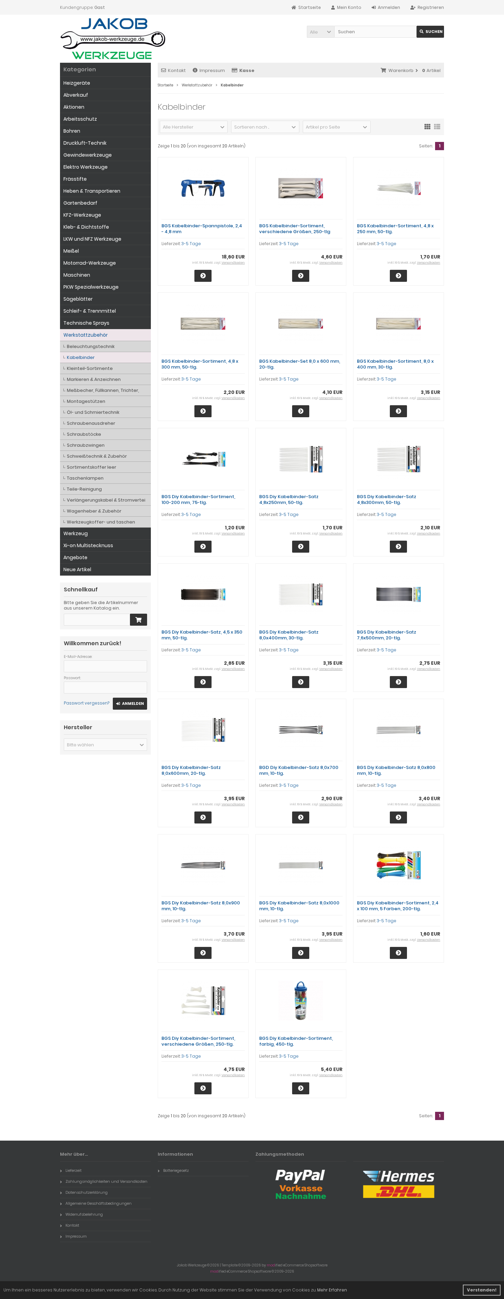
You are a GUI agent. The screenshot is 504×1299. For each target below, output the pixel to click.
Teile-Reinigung (84, 489)
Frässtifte (75, 179)
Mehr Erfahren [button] (332, 1290)
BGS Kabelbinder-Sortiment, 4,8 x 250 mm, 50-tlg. (395, 228)
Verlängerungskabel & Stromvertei (106, 500)
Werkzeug (75, 533)
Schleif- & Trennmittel (89, 311)
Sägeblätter (78, 299)
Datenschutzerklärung (86, 1192)
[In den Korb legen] (138, 619)
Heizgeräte (76, 83)
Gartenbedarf (80, 203)
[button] (320, 32)
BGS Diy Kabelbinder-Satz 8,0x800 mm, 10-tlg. (396, 770)
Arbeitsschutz (80, 119)
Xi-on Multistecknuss (88, 545)
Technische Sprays (86, 323)
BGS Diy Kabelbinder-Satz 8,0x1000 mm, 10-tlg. (299, 906)
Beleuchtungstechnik (91, 346)
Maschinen (76, 275)
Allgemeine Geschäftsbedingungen (98, 1203)
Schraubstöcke (84, 434)
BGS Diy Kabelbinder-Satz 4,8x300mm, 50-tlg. (386, 499)
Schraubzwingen (86, 445)
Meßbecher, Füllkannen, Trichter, (103, 390)
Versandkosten (233, 263)
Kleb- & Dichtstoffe (86, 227)
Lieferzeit (73, 1170)
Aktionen (73, 107)
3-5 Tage (191, 243)
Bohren (71, 131)
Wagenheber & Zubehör (94, 511)
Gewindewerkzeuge (87, 155)
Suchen (430, 31)
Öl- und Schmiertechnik (93, 412)
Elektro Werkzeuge (85, 167)
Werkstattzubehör (85, 335)
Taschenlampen (85, 478)
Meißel (71, 251)
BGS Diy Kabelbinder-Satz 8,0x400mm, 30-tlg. (289, 635)
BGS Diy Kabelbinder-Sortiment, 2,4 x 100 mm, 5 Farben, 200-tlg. (398, 906)
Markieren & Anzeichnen (94, 379)
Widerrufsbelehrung (84, 1214)
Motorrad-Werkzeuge (89, 263)
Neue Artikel (77, 569)
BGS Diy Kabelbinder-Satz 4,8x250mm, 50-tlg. (289, 499)
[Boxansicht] (427, 126)
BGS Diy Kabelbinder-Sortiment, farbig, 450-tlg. (296, 1041)
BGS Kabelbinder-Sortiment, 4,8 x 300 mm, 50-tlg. (199, 364)
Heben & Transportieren (91, 191)
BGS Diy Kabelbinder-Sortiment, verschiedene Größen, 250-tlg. (198, 1041)
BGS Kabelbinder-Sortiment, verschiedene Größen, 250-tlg (294, 228)
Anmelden (130, 703)
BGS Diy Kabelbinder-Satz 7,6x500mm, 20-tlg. (386, 635)
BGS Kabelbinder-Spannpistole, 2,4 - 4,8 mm (201, 228)
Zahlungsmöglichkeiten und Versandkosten (106, 1181)
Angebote (75, 557)
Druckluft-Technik (85, 143)
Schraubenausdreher (91, 423)
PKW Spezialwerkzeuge (91, 287)
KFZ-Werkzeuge (82, 215)
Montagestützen (86, 401)
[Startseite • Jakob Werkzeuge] (113, 38)
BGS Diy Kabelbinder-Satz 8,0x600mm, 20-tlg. (191, 770)
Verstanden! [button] (481, 1290)
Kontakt (177, 70)
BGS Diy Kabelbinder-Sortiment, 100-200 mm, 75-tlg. (198, 499)
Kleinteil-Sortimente (90, 368)
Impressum (212, 70)
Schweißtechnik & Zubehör (97, 456)
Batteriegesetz (176, 1170)
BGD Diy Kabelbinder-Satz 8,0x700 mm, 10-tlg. (298, 770)
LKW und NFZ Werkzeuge (92, 239)
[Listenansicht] (437, 126)
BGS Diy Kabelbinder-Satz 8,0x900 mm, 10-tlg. (200, 906)
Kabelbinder (81, 357)
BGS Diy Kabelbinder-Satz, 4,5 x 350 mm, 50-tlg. (201, 635)
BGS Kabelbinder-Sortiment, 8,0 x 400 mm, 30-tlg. (395, 364)
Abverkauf (75, 95)
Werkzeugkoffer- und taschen (101, 522)
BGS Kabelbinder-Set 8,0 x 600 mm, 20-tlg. (299, 364)
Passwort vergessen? (86, 703)
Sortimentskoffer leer (91, 467)
